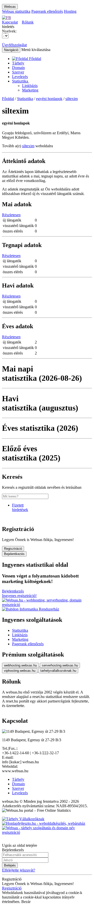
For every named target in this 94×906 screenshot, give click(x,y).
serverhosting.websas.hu (60, 665)
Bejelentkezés (14, 554)
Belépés (10, 865)
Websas (10, 6)
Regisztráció (13, 548)
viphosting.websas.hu (19, 670)
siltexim (71, 98)
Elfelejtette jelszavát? (18, 870)
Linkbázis (30, 86)
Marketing (30, 90)
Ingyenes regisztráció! (19, 596)
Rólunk (28, 22)
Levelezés (20, 76)
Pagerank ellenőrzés (47, 11)
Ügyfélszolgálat (14, 45)
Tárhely (18, 63)
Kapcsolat (10, 22)
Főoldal (8, 98)
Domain (18, 68)
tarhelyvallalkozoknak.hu (58, 670)
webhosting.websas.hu (20, 665)
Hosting (70, 11)
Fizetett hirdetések (20, 507)
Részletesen (11, 215)
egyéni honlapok (49, 98)
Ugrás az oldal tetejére (19, 845)
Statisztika (20, 81)
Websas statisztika (16, 11)
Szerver (18, 72)
